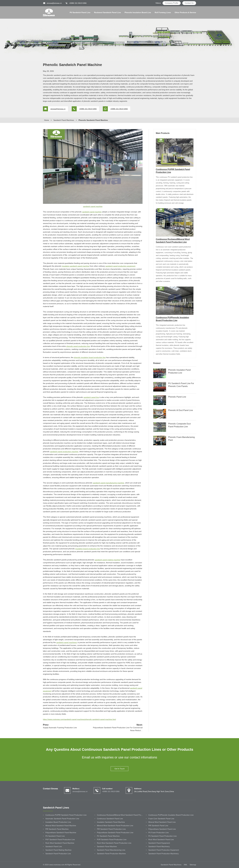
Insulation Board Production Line (58, 822)
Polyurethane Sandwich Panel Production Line (115, 833)
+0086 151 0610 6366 (88, 109)
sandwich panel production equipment (120, 266)
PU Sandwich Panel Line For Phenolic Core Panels (181, 384)
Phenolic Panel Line (177, 397)
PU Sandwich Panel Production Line (162, 836)
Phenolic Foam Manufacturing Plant (181, 438)
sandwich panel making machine (107, 560)
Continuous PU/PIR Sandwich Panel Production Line (66, 815)
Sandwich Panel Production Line (58, 854)
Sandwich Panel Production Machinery (163, 854)
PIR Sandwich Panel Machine (57, 829)
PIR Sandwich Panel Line (158, 826)
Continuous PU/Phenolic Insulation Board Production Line (171, 815)
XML (185, 865)
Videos (158, 3)
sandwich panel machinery (66, 642)
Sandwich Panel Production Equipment (163, 850)
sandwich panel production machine (64, 452)
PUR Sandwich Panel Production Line (111, 839)
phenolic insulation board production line (90, 357)
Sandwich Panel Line (53, 846)
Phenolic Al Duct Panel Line (180, 410)
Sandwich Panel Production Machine (111, 854)
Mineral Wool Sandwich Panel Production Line (115, 826)
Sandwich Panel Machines (63, 120)
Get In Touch (120, 769)
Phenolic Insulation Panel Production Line (179, 371)
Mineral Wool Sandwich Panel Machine (60, 826)
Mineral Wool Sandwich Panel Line (162, 822)
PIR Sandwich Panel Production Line (111, 829)
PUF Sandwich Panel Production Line (60, 839)
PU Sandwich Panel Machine (108, 836)
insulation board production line (87, 549)
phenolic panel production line (78, 346)
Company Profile (171, 3)
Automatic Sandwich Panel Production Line (62, 819)
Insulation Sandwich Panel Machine (111, 822)
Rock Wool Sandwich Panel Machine (59, 843)
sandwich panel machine (92, 206)
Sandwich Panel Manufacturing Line (111, 850)
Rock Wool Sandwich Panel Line (161, 839)
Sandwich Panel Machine (107, 846)
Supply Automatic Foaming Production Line (60, 728)
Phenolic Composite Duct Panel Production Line (179, 425)
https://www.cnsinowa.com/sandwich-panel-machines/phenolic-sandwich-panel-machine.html (79, 719)
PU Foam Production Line (158, 833)
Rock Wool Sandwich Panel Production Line (114, 843)
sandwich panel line (91, 397)
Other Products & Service (185, 12)
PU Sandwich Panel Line (80, 12)
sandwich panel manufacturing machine (108, 483)
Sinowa (49, 12)
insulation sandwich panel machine (75, 266)
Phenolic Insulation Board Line (138, 12)
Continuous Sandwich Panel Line (110, 819)
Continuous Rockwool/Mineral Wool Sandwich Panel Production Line (124, 815)
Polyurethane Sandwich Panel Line (162, 829)
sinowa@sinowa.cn (54, 3)
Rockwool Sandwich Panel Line (107, 12)
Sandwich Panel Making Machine (58, 850)
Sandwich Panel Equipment (159, 843)
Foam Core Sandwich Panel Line (161, 819)
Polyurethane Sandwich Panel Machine (60, 833)
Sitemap (193, 865)
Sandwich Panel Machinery (159, 846)
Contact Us (189, 3)
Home (46, 120)
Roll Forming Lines (163, 12)
